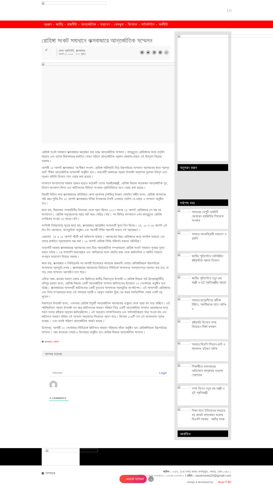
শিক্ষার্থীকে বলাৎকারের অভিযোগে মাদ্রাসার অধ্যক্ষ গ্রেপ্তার (207, 370)
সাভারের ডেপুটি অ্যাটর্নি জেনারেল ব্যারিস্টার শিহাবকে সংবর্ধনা (208, 216)
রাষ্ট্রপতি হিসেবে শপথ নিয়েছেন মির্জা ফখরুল (204, 324)
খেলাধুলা (119, 24)
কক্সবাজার (48, 341)
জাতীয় (59, 24)
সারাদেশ (105, 24)
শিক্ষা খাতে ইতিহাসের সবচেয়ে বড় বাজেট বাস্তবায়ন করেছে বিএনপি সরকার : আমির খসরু (208, 414)
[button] (142, 52)
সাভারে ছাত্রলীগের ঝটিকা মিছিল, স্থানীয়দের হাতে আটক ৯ (209, 304)
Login (162, 373)
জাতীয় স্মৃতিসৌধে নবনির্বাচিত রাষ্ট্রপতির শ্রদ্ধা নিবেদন (207, 258)
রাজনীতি (72, 24)
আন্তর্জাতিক (88, 24)
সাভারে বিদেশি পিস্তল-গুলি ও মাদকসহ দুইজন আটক (208, 346)
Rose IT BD (224, 482)
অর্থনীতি (163, 24)
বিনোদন (132, 24)
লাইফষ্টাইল (147, 24)
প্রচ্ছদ (48, 24)
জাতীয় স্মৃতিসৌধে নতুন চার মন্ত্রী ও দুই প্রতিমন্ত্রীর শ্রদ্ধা (209, 280)
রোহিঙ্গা (56, 341)
